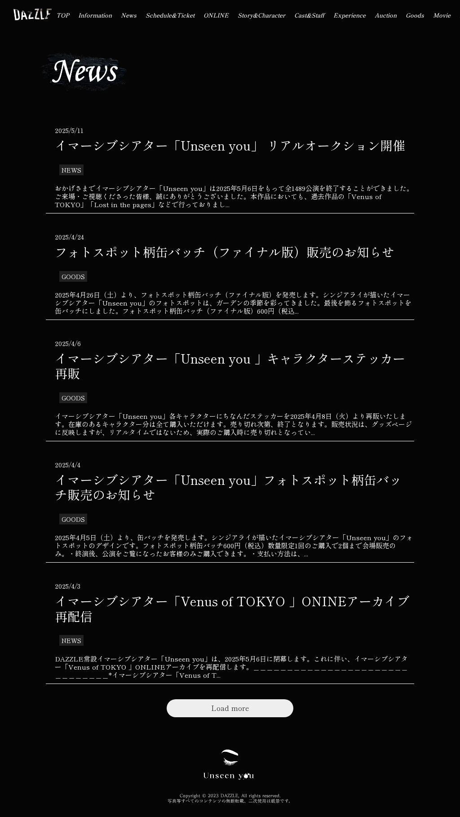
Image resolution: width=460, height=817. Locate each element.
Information (95, 15)
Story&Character (261, 15)
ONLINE (216, 15)
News (129, 15)
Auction (386, 15)
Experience (349, 15)
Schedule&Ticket (170, 15)
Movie (442, 15)
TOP (62, 15)
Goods (415, 15)
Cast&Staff (309, 15)
